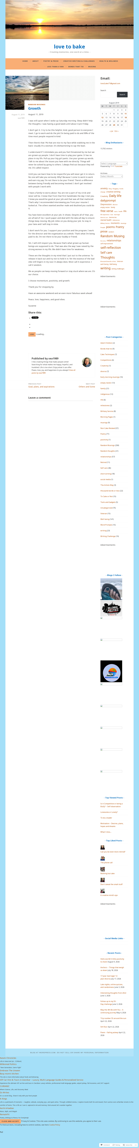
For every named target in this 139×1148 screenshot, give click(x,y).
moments (115, 223)
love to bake (69, 46)
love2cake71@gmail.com (110, 83)
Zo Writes (4, 1092)
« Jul (111, 131)
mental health (106, 220)
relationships (114, 240)
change (102, 192)
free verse (106, 211)
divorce (115, 205)
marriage (117, 214)
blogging (115, 189)
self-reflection (110, 247)
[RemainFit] (111, 772)
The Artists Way (106, 485)
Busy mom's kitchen (9, 1073)
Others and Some (87, 385)
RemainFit (4, 1114)
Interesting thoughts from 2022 (113, 993)
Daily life (115, 196)
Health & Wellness (108, 61)
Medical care (104, 217)
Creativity (104, 196)
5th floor (103, 1027)
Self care (106, 252)
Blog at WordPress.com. (43, 1052)
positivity (104, 439)
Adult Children (106, 343)
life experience (104, 214)
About (35, 61)
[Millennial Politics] (111, 615)
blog (110, 189)
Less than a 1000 (55, 66)
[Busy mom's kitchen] (111, 640)
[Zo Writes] (111, 706)
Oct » (116, 131)
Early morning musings (109, 377)
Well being (113, 264)
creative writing (113, 191)
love (111, 214)
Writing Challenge (107, 536)
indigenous (105, 394)
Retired (103, 462)
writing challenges (118, 269)
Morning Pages (106, 417)
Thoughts (107, 257)
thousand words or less (108, 261)
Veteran (120, 261)
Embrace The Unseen (10, 1070)
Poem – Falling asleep (109, 1032)
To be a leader (106, 818)
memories (113, 217)
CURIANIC (4, 1086)
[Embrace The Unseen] (111, 618)
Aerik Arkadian (7, 1108)
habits (116, 211)
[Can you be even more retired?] (102, 849)
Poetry (120, 227)
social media (105, 479)
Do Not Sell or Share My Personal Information (83, 1052)
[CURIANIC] (111, 684)
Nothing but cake (107, 873)
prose (104, 231)
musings (123, 223)
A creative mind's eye (109, 895)
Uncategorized (106, 508)
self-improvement (106, 244)
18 (126, 117)
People (102, 227)
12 (102, 117)
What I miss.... (105, 832)
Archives (103, 173)
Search (103, 90)
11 (126, 114)
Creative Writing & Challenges (79, 61)
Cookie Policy (54, 1125)
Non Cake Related (107, 428)
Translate (118, 166)
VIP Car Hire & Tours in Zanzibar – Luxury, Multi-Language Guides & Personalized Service (41, 1080)
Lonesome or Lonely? (109, 812)
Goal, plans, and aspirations (41, 385)
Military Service (105, 223)
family (113, 207)
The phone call (106, 862)
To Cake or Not (106, 496)
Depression (106, 204)
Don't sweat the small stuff (111, 884)
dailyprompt (108, 200)
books (121, 189)
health (120, 211)
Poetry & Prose (51, 61)
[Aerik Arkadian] (111, 750)
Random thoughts (107, 451)
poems (110, 227)
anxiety (104, 188)
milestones (116, 220)
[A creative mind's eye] (102, 892)
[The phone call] (102, 860)
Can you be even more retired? (112, 852)
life (125, 211)
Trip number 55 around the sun (113, 1018)
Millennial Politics (8, 1064)
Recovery (103, 241)
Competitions (105, 360)
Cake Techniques (107, 354)
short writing (105, 474)
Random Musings (36, 104)
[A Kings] (111, 728)
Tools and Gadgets (107, 502)
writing (105, 268)
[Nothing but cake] (102, 871)
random (111, 232)
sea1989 (21, 118)
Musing (92, 66)
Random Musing (112, 236)
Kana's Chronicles (8, 1058)
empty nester (105, 207)
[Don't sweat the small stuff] (102, 881)
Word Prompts (106, 525)
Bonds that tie (76, 66)
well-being (104, 264)
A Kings (3, 1098)
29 (114, 125)
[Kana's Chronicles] (111, 599)
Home (25, 61)
